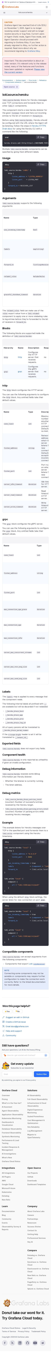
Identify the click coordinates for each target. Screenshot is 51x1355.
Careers (30, 1215)
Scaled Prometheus (35, 1116)
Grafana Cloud (20, 1318)
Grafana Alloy (33, 51)
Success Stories (34, 1227)
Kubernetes (7, 1192)
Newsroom (31, 1223)
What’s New (7, 1158)
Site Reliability (33, 1127)
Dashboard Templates (36, 1184)
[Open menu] (46, 7)
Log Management (34, 1131)
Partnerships (32, 1219)
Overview (6, 1095)
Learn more (42, 2)
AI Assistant (7, 1107)
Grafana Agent (21, 80)
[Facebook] (5, 1343)
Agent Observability (10, 1111)
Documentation (7, 80)
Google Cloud (7, 1184)
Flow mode (32, 80)
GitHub (30, 1177)
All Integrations (8, 1173)
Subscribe (41, 1074)
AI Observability (34, 1095)
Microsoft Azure (8, 1188)
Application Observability (12, 1115)
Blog (4, 1215)
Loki (37, 964)
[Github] (27, 1343)
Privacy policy (31, 1080)
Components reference (13, 82)
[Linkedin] (20, 1343)
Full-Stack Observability (37, 1099)
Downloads (32, 1181)
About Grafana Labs (35, 1211)
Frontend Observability (11, 1133)
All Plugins (6, 1177)
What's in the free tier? (11, 1103)
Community (6, 1219)
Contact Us (32, 1230)
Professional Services (36, 1238)
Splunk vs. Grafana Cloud (38, 1289)
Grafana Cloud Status (11, 1161)
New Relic (6, 1200)
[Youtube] (35, 1343)
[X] (12, 1343)
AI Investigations (9, 1154)
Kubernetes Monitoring (11, 1118)
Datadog (5, 1196)
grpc (20, 371)
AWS (4, 1181)
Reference (42, 80)
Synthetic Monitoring (11, 1136)
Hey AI (30, 1242)
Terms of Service (25, 2)
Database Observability (12, 1129)
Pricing (5, 1099)
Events (5, 1223)
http (20, 357)
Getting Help (32, 1234)
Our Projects (32, 1173)
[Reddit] (43, 1343)
